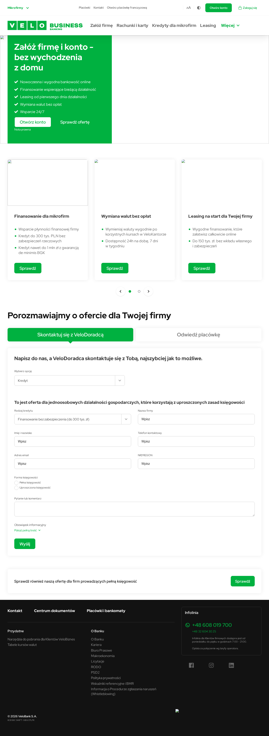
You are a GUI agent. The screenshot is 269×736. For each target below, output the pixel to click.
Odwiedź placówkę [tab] (198, 335)
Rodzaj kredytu (23, 410)
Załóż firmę (101, 25)
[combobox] (69, 380)
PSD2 (95, 672)
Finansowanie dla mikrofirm (41, 216)
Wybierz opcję (23, 371)
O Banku (97, 639)
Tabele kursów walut (22, 645)
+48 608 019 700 (212, 625)
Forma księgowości (26, 477)
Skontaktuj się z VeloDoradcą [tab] (70, 335)
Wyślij (25, 543)
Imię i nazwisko (23, 432)
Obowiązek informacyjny (30, 525)
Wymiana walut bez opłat (126, 216)
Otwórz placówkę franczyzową (127, 7)
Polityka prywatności (106, 678)
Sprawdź (28, 268)
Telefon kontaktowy (150, 432)
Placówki (84, 7)
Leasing (208, 25)
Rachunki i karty (132, 25)
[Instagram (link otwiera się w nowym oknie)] (211, 665)
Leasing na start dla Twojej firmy (220, 216)
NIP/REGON (145, 455)
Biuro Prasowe (101, 650)
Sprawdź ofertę (75, 122)
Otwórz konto (218, 8)
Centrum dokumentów (54, 610)
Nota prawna (22, 129)
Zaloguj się (250, 8)
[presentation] (70, 334)
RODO (96, 667)
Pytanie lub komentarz (27, 498)
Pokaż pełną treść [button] (25, 530)
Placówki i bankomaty (106, 610)
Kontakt (99, 7)
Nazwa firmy (145, 410)
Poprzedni (120, 291)
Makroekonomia (103, 656)
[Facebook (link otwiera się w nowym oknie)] (191, 665)
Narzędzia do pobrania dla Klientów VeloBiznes (41, 639)
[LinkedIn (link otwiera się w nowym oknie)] (231, 665)
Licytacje (97, 661)
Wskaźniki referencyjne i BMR (112, 683)
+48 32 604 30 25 (204, 631)
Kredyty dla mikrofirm (174, 25)
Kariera (96, 645)
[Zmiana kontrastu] (198, 7)
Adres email (21, 455)
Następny (148, 291)
